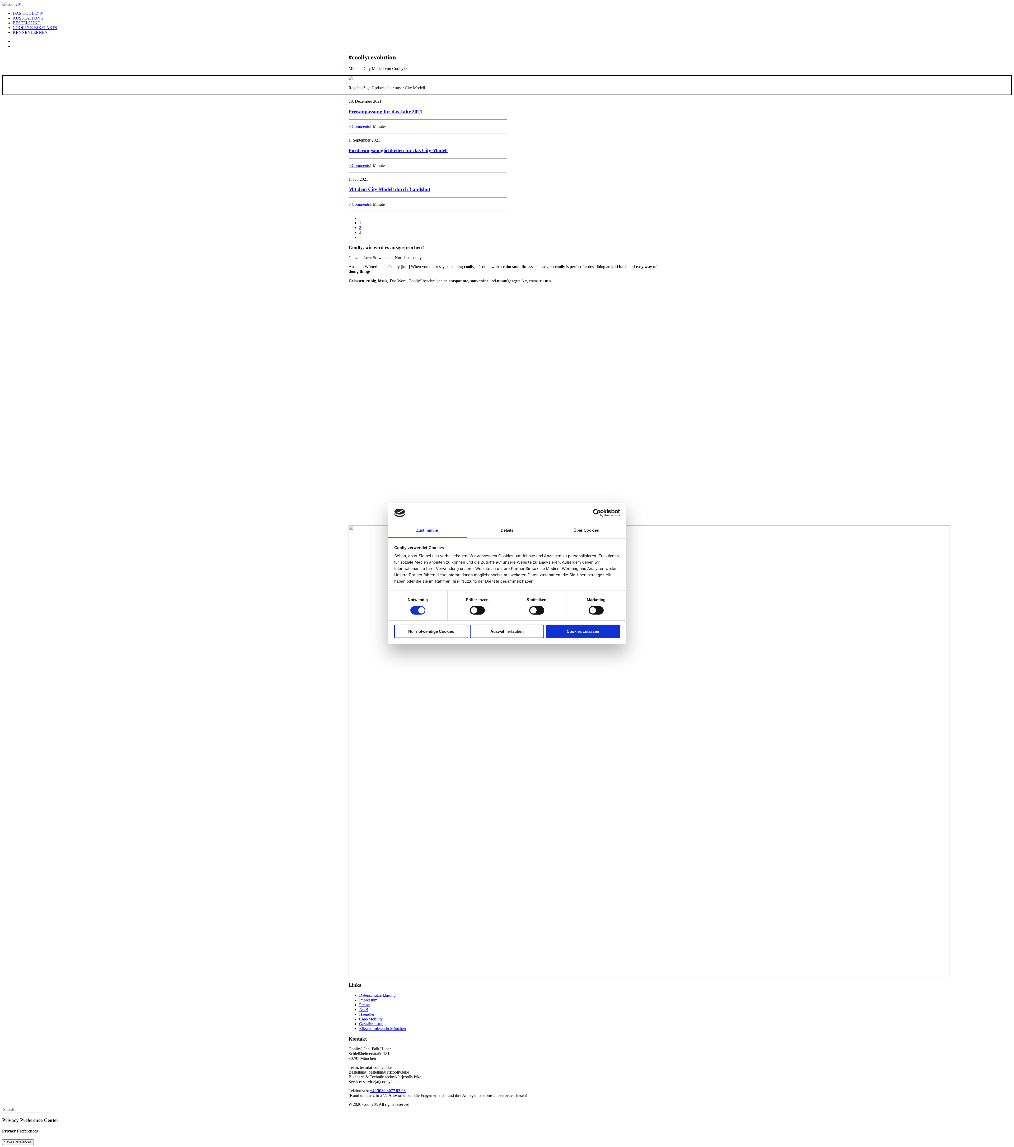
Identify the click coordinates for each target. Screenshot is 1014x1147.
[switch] (477, 610)
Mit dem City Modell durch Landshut (389, 189)
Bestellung (27, 23)
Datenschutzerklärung (377, 995)
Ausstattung (28, 18)
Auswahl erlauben (507, 631)
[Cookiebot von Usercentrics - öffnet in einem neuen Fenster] (597, 513)
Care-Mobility (371, 1019)
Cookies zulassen (583, 631)
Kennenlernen (30, 32)
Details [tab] (507, 530)
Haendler (366, 1014)
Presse (364, 1005)
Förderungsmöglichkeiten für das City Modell (398, 150)
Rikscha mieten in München (382, 1028)
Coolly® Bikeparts (35, 27)
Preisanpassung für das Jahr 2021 (385, 111)
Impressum (368, 1000)
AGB (363, 1009)
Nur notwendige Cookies (431, 631)
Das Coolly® (28, 13)
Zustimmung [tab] (428, 530)
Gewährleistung (372, 1024)
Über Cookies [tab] (586, 530)
